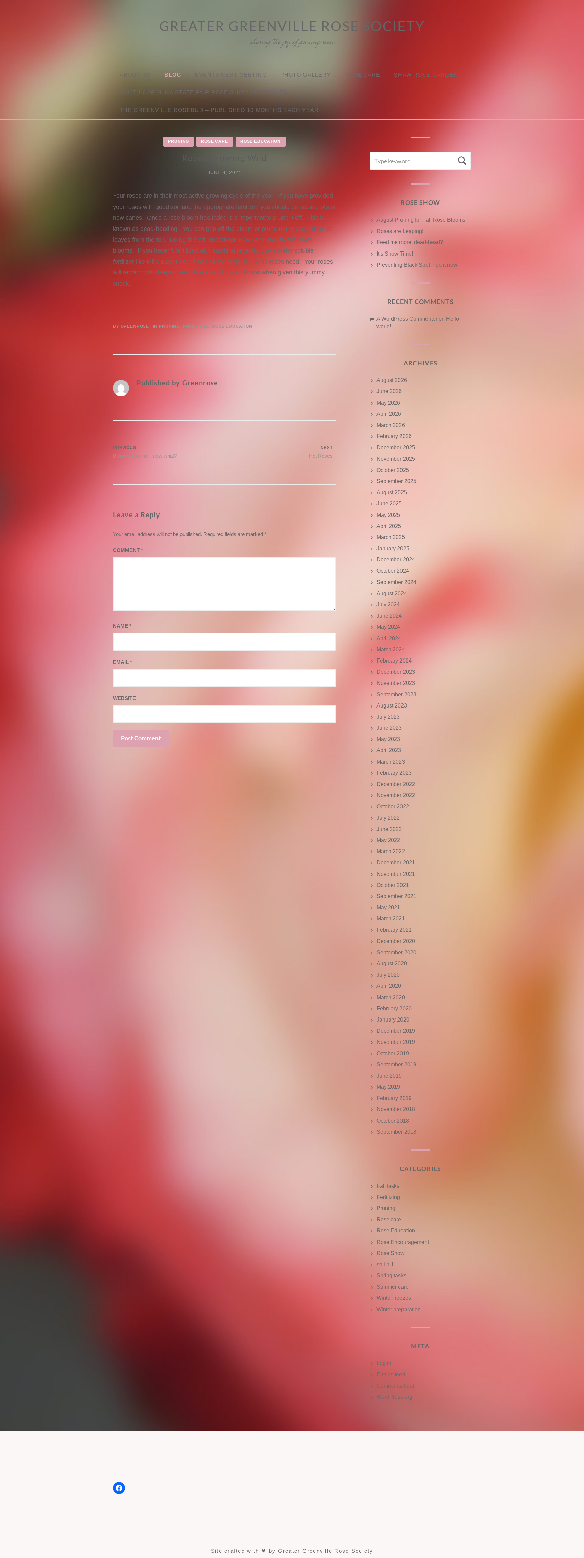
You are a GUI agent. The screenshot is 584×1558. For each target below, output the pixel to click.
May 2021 (388, 907)
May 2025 (388, 515)
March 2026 (390, 425)
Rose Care (362, 75)
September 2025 (396, 481)
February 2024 (394, 661)
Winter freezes (393, 1298)
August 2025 (391, 492)
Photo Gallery (305, 75)
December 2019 (395, 1031)
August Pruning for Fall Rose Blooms (420, 220)
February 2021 (394, 930)
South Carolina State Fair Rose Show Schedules (204, 92)
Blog (172, 75)
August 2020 (391, 963)
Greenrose (135, 326)
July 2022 (388, 818)
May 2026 (388, 403)
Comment (128, 550)
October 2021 (392, 885)
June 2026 (389, 391)
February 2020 (394, 1008)
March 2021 (390, 918)
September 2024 (396, 582)
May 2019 (388, 1087)
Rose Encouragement (402, 1242)
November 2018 (395, 1109)
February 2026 (394, 436)
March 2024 (390, 649)
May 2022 (388, 840)
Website (124, 698)
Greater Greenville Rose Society (292, 26)
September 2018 (396, 1132)
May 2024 (388, 627)
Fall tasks (387, 1186)
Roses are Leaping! (399, 231)
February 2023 (394, 773)
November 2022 (395, 795)
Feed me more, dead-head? (409, 242)
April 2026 (388, 414)
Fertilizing (388, 1197)
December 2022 (395, 784)
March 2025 (390, 537)
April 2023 (388, 750)
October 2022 (392, 806)
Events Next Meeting (230, 75)
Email (122, 662)
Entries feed (390, 1374)
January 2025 (392, 548)
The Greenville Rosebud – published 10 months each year (219, 110)
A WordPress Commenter (406, 319)
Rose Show (390, 1253)
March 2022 (390, 851)
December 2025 (395, 447)
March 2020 (390, 997)
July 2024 (388, 604)
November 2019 (395, 1042)
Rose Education (260, 141)
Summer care (392, 1287)
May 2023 (388, 739)
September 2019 (396, 1065)
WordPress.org (394, 1397)
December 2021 (395, 862)
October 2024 (392, 571)
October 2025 (392, 470)
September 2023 (396, 694)
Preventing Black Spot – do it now (416, 265)
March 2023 (390, 762)
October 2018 (392, 1121)
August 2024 (391, 593)
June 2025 (389, 503)
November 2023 (395, 683)
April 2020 (388, 986)
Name (122, 626)
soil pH (384, 1264)
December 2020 (395, 941)
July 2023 (388, 717)
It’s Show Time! (394, 254)
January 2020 (392, 1020)
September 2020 (396, 952)
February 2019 (394, 1098)
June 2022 (389, 829)
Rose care (214, 141)
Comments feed (395, 1386)
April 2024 (388, 638)
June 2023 (389, 728)
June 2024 (389, 616)
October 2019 (392, 1053)
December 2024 (395, 559)
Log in (383, 1363)
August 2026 (391, 380)
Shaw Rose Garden (426, 75)
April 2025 (388, 526)
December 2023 (395, 672)
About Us (135, 75)
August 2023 (391, 706)
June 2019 (389, 1076)
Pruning (178, 141)
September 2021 (396, 896)
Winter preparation (398, 1309)
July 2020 (388, 975)
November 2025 (395, 459)
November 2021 (395, 874)
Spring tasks (391, 1275)
